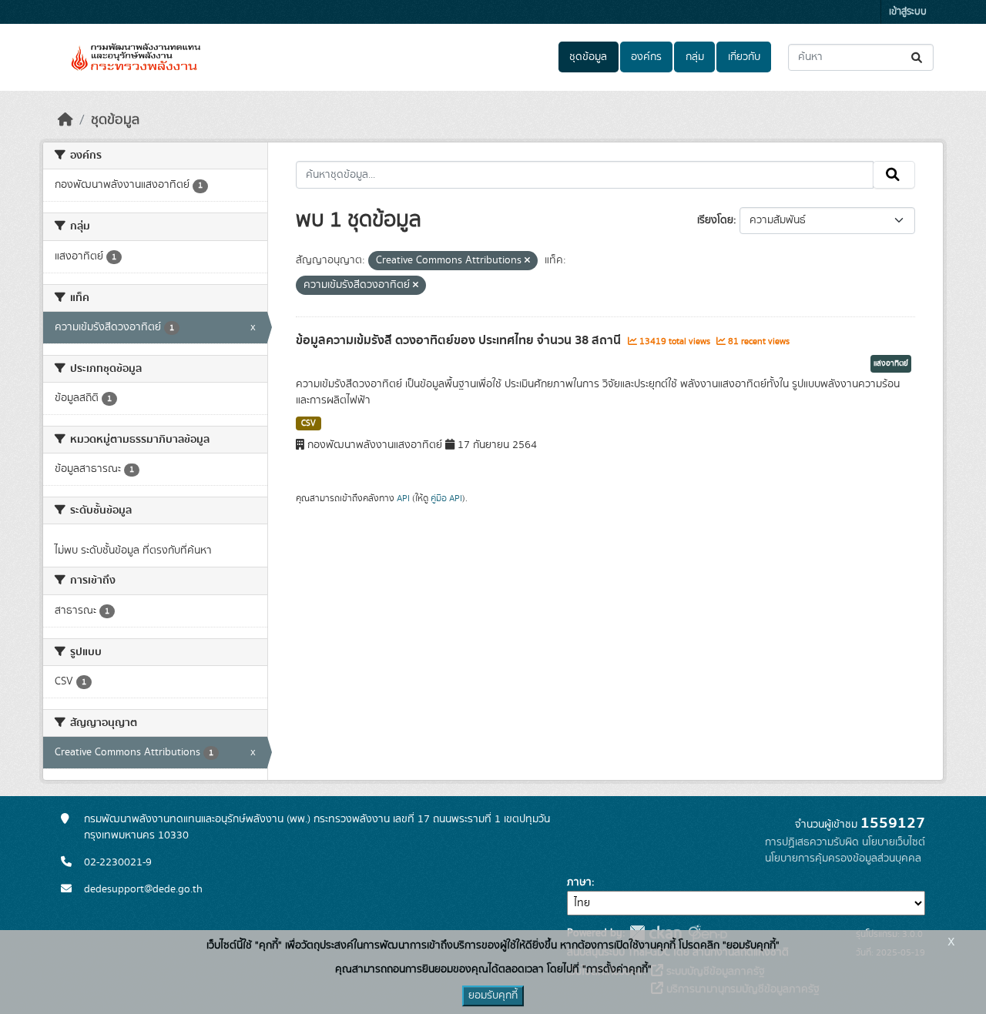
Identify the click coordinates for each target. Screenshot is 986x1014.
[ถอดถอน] (527, 261)
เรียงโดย (715, 220)
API (403, 498)
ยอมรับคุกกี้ (493, 995)
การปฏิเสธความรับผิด (812, 842)
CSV (308, 423)
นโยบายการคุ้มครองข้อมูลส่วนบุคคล (843, 858)
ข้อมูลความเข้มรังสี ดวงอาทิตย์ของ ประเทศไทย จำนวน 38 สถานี (460, 340)
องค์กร (646, 57)
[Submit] (917, 57)
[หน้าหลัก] (65, 120)
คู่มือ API (446, 498)
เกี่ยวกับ (744, 57)
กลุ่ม (695, 57)
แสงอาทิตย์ (891, 363)
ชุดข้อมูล (588, 57)
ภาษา (579, 882)
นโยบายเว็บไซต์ (893, 842)
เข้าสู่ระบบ (908, 12)
